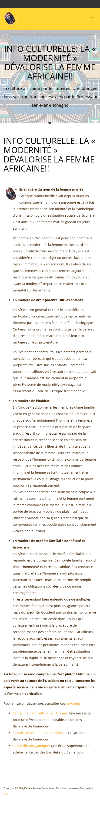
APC (5, 793)
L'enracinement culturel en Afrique (40, 713)
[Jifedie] (10, 18)
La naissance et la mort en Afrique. (40, 732)
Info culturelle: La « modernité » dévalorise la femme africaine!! (49, 154)
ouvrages (73, 703)
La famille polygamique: (31, 745)
